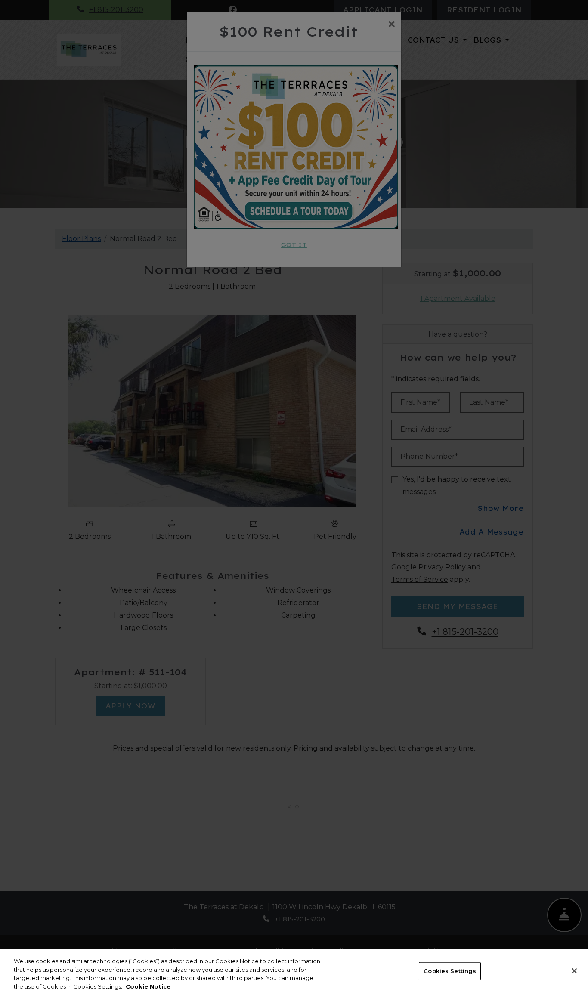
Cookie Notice (148, 986)
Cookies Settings (450, 970)
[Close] (574, 970)
